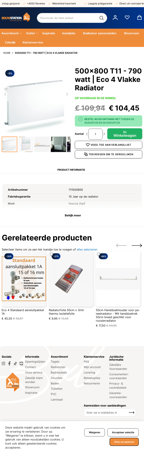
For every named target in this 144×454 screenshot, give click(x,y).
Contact (30, 367)
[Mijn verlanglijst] (127, 19)
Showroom (32, 387)
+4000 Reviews (33, 3)
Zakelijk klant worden (34, 380)
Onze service (33, 372)
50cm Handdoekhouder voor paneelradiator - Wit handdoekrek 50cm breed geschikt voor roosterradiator (118, 315)
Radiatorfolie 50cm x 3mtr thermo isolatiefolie (66, 311)
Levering (89, 372)
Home (6, 52)
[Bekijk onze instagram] (3, 363)
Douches (56, 378)
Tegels (55, 361)
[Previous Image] (5, 94)
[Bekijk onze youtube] (21, 363)
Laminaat (57, 399)
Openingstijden (35, 361)
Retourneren (92, 383)
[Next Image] (67, 94)
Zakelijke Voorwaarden (118, 367)
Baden (55, 383)
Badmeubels (59, 372)
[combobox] (72, 18)
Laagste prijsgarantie (97, 3)
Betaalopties (92, 378)
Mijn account (92, 367)
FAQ (86, 361)
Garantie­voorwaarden (118, 395)
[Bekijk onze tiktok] (15, 363)
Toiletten (56, 388)
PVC (53, 394)
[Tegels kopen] (19, 18)
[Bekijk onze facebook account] (9, 363)
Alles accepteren (124, 441)
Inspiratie (31, 392)
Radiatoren (58, 367)
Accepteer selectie (123, 432)
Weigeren (94, 432)
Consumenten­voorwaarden (119, 376)
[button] (115, 18)
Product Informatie (71, 169)
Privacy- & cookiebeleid (117, 385)
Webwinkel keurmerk (61, 3)
